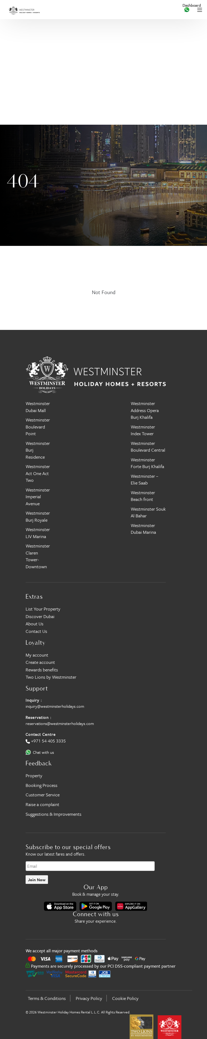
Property (34, 775)
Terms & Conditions (47, 998)
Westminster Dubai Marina (143, 529)
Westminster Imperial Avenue (38, 496)
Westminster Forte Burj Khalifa (147, 463)
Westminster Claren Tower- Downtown (38, 556)
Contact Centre (41, 734)
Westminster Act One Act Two (38, 473)
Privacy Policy (89, 998)
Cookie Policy (125, 998)
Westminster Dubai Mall (38, 407)
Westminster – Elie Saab (144, 479)
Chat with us (43, 752)
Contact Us (36, 631)
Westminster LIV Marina (38, 533)
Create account (40, 662)
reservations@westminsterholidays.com (60, 723)
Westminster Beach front (143, 496)
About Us (34, 623)
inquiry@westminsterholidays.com (55, 706)
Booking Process (41, 785)
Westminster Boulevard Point (38, 426)
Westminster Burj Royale (38, 516)
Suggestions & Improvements (53, 814)
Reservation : (38, 717)
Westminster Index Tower (143, 430)
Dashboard (191, 5)
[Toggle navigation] (199, 9)
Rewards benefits (42, 669)
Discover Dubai (40, 616)
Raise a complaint (42, 804)
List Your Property (43, 608)
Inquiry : (34, 700)
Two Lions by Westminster (51, 677)
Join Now (37, 880)
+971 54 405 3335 (48, 740)
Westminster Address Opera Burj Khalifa (145, 410)
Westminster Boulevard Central (148, 447)
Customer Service (43, 794)
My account (37, 654)
